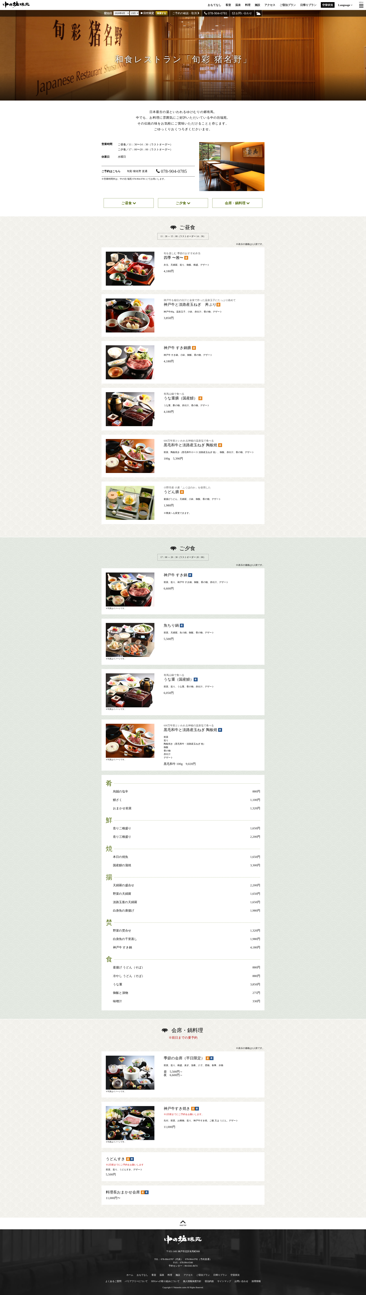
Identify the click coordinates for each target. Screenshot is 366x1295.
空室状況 (327, 4)
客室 (228, 4)
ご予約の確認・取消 (184, 13)
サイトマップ (224, 1281)
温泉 (238, 4)
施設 (257, 4)
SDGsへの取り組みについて (165, 1281)
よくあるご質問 (113, 1281)
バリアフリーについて (136, 1281)
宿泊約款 (209, 1281)
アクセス (269, 4)
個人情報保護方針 (192, 1281)
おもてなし (214, 4)
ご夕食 (181, 203)
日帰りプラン (308, 4)
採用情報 (256, 1281)
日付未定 (148, 13)
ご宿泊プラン (288, 4)
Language (344, 5)
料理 (247, 4)
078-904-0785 (174, 171)
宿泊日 (108, 13)
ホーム (129, 1275)
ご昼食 (127, 203)
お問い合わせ (243, 13)
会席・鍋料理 (235, 203)
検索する (161, 13)
